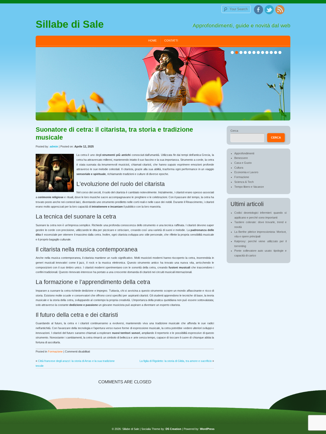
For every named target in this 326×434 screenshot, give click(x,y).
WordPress (207, 428)
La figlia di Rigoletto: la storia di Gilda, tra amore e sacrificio (176, 360)
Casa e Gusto (243, 162)
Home (152, 40)
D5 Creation (173, 428)
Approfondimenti (244, 153)
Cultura (238, 167)
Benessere (241, 157)
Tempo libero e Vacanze (249, 186)
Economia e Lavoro (246, 172)
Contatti (171, 40)
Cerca (234, 130)
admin (54, 146)
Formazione (55, 351)
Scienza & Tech (244, 181)
